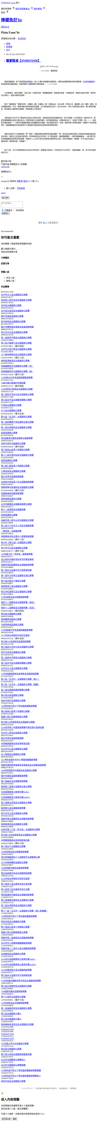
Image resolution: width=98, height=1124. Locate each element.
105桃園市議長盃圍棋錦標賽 (14, 991)
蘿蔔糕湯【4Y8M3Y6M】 (23, 60)
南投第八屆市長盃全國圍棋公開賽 (16, 300)
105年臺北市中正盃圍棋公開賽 (15, 1044)
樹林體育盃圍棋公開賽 (11, 619)
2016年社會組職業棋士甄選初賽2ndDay (18, 965)
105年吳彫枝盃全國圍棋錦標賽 (15, 1003)
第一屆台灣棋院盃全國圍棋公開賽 (16, 427)
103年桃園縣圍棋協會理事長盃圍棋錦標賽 (20, 674)
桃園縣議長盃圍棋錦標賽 (12, 493)
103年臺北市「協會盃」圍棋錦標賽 (17, 554)
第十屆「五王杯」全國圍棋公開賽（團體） (20, 684)
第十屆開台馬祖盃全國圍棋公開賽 (16, 803)
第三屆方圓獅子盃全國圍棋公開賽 (16, 343)
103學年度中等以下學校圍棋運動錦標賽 (19, 706)
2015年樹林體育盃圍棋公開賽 (14, 862)
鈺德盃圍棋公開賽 (9, 433)
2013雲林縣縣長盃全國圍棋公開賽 (16, 354)
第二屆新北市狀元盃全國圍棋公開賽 (17, 394)
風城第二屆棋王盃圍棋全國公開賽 (16, 786)
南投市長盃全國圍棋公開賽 (13, 922)
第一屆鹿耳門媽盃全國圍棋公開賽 (16, 338)
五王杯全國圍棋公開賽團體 (13, 1065)
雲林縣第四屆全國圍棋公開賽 (14, 824)
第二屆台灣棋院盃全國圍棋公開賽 (16, 905)
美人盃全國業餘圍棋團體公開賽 (15, 690)
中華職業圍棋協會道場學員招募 (15, 744)
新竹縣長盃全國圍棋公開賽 (13, 321)
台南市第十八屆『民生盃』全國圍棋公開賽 (20, 829)
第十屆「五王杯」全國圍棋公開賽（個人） (20, 679)
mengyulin (5, 167)
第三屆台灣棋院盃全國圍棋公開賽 (16, 986)
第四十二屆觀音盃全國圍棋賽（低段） (18, 608)
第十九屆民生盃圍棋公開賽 (13, 997)
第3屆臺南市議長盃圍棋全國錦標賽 (17, 438)
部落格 (9, 47)
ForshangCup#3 (7, 1038)
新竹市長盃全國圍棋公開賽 (13, 652)
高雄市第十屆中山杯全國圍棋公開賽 (17, 520)
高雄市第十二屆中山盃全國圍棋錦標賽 (18, 948)
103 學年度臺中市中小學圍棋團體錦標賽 (19, 760)
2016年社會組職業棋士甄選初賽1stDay (18, 959)
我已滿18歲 (6, 1119)
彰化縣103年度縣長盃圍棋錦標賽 (16, 641)
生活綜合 (22, 38)
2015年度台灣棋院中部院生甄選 (15, 635)
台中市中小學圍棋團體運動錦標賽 (16, 943)
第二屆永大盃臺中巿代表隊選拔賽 (16, 570)
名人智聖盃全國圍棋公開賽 (13, 754)
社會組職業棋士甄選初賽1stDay (15, 792)
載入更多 (5, 198)
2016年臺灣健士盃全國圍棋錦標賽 (16, 970)
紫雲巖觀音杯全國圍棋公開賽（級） (17, 371)
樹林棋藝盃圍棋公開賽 (11, 499)
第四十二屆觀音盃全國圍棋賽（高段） (18, 602)
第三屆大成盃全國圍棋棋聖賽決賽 (16, 1054)
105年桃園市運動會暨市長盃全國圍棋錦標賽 (21, 981)
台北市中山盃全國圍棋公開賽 (14, 749)
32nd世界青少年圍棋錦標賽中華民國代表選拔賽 (22, 727)
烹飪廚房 (21, 188)
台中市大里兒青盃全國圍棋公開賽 (16, 349)
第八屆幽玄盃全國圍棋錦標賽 (14, 781)
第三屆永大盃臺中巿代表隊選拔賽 (16, 975)
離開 (14, 1119)
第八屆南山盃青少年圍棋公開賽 (15, 450)
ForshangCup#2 (7, 1034)
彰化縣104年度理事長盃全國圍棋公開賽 (19, 835)
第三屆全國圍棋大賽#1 (11, 1014)
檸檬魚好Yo (11, 20)
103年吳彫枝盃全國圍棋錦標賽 (15, 597)
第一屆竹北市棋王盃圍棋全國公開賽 (17, 575)
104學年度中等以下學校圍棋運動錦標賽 (19, 916)
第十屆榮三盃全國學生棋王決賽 (15, 889)
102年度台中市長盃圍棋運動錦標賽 (17, 377)
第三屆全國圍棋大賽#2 (11, 1019)
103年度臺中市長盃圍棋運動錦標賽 (17, 630)
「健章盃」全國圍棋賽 (11, 531)
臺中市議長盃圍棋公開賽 (12, 316)
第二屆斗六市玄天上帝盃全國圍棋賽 (17, 526)
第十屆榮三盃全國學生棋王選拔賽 (16, 884)
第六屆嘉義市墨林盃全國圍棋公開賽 (17, 900)
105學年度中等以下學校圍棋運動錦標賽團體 (21, 1070)
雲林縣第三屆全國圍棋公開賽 (14, 586)
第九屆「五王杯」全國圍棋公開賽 (16, 417)
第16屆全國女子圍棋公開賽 (13, 581)
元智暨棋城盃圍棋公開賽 (12, 625)
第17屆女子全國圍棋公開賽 (13, 846)
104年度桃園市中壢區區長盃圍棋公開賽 (19, 770)
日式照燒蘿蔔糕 (89, 82)
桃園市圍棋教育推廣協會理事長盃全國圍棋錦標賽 (23, 765)
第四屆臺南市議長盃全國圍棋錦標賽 (17, 895)
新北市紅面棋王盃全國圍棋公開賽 (16, 592)
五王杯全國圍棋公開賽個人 (13, 1060)
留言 (25, 181)
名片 (8, 50)
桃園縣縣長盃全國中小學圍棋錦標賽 (17, 536)
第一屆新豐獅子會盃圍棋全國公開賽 (17, 422)
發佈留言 (5, 213)
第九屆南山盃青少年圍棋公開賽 (15, 711)
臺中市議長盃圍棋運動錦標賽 (14, 776)
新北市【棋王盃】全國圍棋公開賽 (16, 542)
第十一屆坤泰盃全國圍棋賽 (13, 509)
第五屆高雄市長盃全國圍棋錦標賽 (16, 873)
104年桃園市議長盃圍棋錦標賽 (15, 868)
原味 (31, 82)
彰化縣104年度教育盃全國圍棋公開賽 (18, 722)
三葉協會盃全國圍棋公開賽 (13, 471)
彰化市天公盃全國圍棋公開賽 (14, 332)
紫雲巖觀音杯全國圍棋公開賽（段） (17, 366)
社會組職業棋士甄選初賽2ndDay (15, 797)
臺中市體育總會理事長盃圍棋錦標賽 (17, 327)
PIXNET (30, 1088)
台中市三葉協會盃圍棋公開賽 (14, 733)
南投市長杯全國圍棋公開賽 (13, 443)
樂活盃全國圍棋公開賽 (11, 614)
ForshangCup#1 (7, 1029)
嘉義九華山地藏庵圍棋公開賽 (14, 717)
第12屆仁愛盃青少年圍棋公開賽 (15, 466)
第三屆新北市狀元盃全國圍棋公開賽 (17, 647)
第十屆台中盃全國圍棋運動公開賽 (16, 663)
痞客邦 (20, 181)
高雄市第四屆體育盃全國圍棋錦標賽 (17, 565)
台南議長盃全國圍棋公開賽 (13, 954)
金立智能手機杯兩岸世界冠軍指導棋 (17, 559)
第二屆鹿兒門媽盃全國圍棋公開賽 (16, 658)
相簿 (8, 44)
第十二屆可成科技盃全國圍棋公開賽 (17, 455)
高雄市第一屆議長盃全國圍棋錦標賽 (17, 938)
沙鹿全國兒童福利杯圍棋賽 (13, 383)
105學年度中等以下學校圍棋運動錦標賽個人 (21, 1076)
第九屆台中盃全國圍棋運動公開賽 (16, 400)
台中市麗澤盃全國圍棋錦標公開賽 (16, 504)
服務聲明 (73, 1088)
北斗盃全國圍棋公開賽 (11, 410)
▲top (3, 193)
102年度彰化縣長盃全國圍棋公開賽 (17, 389)
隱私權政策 (63, 1088)
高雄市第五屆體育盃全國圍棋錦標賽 (17, 819)
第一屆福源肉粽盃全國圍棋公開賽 (16, 1008)
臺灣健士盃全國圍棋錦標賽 (13, 808)
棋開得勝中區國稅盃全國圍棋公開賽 (17, 487)
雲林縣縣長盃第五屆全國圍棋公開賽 (17, 1024)
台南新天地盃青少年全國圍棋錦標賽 (17, 482)
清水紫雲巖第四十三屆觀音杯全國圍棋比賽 (20, 857)
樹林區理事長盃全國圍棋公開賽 (15, 361)
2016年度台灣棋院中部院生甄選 (15, 879)
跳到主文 (5, 27)
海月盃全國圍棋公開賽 (11, 305)
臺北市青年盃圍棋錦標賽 (12, 476)
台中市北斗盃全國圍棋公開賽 (14, 295)
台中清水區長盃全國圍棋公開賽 (15, 311)
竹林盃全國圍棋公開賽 (11, 405)
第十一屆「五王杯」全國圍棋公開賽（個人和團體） (24, 911)
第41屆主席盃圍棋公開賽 (12, 695)
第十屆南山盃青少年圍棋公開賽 (15, 927)
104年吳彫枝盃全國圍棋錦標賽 (15, 852)
